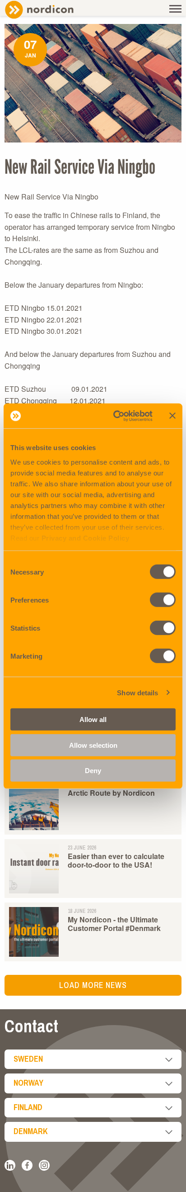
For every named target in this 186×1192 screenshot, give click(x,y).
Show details (137, 692)
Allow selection (93, 745)
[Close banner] (172, 416)
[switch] (163, 600)
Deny (93, 770)
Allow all (93, 719)
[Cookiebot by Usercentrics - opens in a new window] (115, 416)
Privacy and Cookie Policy (86, 537)
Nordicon (54, 9)
